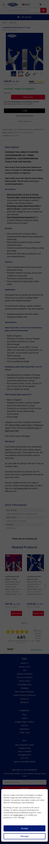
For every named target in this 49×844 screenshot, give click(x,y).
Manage (24, 836)
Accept (24, 828)
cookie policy (18, 815)
